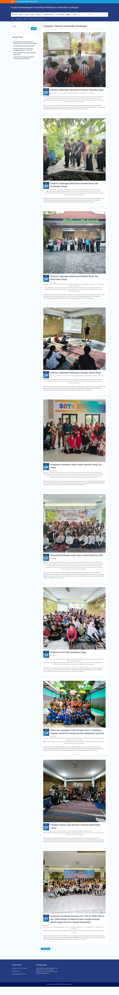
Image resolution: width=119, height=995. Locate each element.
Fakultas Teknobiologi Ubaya (86, 565)
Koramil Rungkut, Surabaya (88, 284)
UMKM (95, 930)
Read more (85, 109)
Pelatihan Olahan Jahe (81, 832)
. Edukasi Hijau (52, 191)
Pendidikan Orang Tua (95, 475)
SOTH (80, 477)
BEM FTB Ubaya (76, 563)
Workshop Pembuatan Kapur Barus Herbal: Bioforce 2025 (76, 555)
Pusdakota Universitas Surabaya (63, 381)
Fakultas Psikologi (50, 96)
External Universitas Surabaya (56, 472)
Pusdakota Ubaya (68, 101)
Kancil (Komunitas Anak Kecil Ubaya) (55, 930)
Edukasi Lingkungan (61, 191)
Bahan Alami (49, 563)
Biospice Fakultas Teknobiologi (96, 563)
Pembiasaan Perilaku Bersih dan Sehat (80, 475)
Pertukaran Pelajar (79, 741)
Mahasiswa (88, 191)
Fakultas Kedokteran (51, 474)
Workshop (84, 569)
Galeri (32, 14)
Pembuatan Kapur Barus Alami (59, 567)
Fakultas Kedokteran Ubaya (64, 474)
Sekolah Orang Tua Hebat (72, 477)
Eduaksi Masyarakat (51, 565)
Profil (20, 14)
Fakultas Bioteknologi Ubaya (67, 832)
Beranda (14, 14)
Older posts (45, 949)
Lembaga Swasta (98, 738)
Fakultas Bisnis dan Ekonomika (75, 191)
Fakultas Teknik (93, 379)
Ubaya (100, 289)
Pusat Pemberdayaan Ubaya (59, 289)
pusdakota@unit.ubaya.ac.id (19, 974)
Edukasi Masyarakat (62, 565)
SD (75, 739)
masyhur (54, 93)
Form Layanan (60, 14)
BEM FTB (69, 563)
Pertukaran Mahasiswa (68, 741)
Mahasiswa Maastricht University (53, 741)
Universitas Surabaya (78, 101)
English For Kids (60, 664)
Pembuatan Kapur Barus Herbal (76, 567)
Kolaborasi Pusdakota (94, 96)
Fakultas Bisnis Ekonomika (72, 287)
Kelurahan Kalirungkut (74, 284)
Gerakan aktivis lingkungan (89, 287)
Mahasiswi (94, 191)
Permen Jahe (90, 832)
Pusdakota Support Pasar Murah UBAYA (24, 46)
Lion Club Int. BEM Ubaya (77, 930)
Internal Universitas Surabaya (71, 93)
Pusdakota (100, 193)
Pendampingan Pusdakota (84, 98)
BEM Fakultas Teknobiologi (59, 563)
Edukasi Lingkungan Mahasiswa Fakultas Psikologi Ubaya (76, 90)
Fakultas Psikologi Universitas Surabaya (79, 96)
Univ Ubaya (99, 381)
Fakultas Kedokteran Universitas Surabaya (82, 474)
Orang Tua (66, 475)
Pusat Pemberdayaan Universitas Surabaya (86, 193)
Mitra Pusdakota (48, 14)
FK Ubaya (95, 474)
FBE (84, 191)
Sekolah (91, 189)
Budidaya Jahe (56, 832)
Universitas (92, 93)
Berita (26, 14)
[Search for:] (98, 14)
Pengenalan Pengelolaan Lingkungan (60, 100)
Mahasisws (48, 289)
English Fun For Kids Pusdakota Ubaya (68, 652)
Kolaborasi (68, 930)
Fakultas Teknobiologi (72, 565)
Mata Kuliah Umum (72, 98)
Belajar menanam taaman (53, 379)
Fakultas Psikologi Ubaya (62, 96)
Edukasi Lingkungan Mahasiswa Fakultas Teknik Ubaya (75, 372)
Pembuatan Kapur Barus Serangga (93, 567)
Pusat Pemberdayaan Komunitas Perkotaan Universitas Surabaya (44, 7)
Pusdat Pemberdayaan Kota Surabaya (82, 381)
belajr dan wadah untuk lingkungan (69, 379)
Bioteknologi (48, 832)
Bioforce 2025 (84, 563)
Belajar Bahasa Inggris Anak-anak (66, 662)
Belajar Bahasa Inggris (52, 662)
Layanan (38, 14)
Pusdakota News (83, 93)
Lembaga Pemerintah (87, 738)
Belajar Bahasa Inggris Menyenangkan (85, 662)
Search (14, 26)
